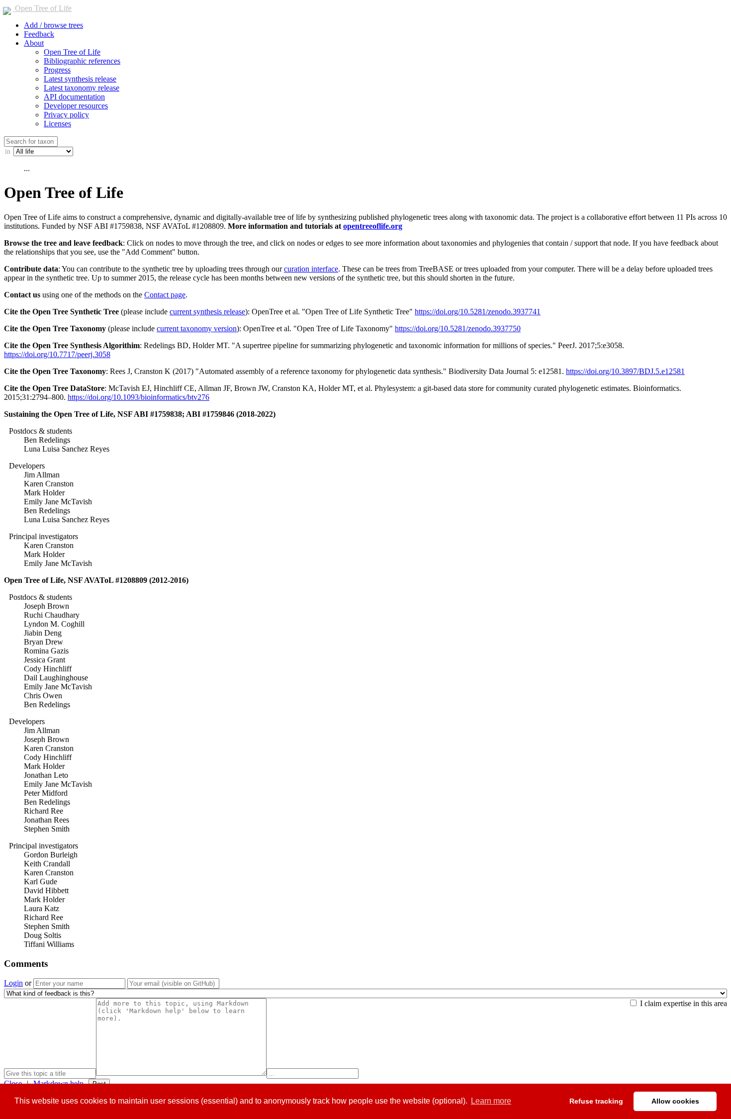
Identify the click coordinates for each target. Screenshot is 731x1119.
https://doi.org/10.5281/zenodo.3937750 (458, 328)
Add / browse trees (53, 25)
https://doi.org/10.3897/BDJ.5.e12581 (625, 371)
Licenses (57, 123)
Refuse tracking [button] (596, 1101)
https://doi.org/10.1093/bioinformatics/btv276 (138, 397)
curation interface (311, 269)
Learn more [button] (491, 1101)
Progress (57, 70)
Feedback (39, 34)
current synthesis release (207, 311)
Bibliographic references (82, 61)
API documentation (74, 97)
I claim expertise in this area (682, 1003)
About (34, 43)
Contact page (164, 294)
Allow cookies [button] (675, 1101)
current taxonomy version (197, 328)
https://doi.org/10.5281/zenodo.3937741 (478, 311)
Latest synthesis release (80, 79)
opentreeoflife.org (372, 226)
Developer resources (76, 105)
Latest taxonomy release (81, 88)
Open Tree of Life (42, 8)
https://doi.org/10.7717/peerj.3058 (57, 354)
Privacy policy (66, 114)
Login (13, 983)
